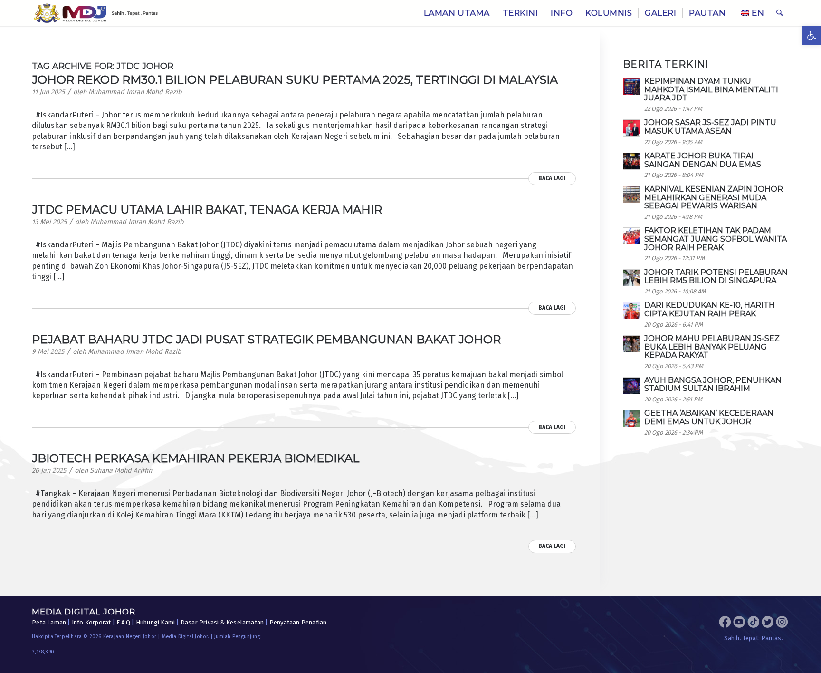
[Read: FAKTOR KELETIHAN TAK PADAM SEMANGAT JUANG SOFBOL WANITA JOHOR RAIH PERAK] (631, 235)
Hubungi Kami (155, 622)
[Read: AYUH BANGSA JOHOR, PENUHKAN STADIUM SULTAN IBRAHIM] (631, 385)
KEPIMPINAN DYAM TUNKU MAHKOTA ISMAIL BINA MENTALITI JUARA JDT (711, 89)
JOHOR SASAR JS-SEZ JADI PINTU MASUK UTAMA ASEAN (710, 127)
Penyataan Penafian (298, 622)
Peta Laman (49, 622)
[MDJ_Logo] (96, 13)
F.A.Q (123, 622)
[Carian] (779, 13)
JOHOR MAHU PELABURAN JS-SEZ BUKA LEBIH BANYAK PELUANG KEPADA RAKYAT (712, 347)
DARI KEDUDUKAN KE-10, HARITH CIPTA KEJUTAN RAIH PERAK (709, 309)
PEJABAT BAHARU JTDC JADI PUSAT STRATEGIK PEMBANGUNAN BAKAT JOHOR (266, 339)
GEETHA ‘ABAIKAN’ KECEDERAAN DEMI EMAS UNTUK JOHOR (708, 417)
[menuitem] (457, 13)
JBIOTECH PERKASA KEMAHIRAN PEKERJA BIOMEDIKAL (196, 458)
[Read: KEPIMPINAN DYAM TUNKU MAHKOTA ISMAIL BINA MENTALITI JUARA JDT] (631, 86)
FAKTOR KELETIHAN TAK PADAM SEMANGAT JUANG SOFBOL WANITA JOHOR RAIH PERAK (715, 239)
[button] (811, 35)
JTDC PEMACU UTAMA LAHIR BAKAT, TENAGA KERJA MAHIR (207, 209)
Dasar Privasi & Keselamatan (222, 622)
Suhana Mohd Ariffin (121, 471)
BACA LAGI (552, 178)
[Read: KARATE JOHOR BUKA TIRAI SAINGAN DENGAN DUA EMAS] (631, 161)
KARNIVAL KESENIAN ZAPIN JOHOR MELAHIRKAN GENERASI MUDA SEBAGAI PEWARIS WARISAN (713, 197)
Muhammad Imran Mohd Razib (135, 92)
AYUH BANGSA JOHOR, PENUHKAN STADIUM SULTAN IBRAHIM (713, 384)
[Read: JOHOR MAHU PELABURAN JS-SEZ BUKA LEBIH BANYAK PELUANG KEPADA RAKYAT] (631, 343)
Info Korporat (91, 622)
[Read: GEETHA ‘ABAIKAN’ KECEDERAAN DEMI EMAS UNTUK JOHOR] (631, 418)
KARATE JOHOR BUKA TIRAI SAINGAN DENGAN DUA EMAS (702, 160)
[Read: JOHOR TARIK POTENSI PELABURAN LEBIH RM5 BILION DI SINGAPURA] (631, 277)
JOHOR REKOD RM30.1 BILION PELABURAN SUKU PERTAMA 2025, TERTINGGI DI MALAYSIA (295, 80)
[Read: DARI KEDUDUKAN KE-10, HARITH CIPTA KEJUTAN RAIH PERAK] (631, 310)
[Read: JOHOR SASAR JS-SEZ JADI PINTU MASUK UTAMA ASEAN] (631, 128)
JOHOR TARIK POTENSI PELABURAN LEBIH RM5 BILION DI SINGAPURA (716, 276)
